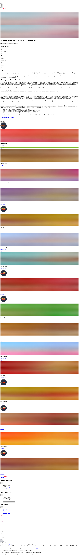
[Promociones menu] (1, 3)
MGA (37, 548)
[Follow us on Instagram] (1, 478)
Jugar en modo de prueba (5, 43)
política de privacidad (24, 544)
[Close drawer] (1, 7)
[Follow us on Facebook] (2, 478)
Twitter (4, 510)
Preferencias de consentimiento (9, 502)
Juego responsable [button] (6, 499)
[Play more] (2, 4)
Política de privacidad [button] (7, 498)
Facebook (5, 509)
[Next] (4, 122)
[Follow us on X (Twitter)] (3, 478)
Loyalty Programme (7, 488)
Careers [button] (4, 486)
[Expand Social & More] (1, 507)
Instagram (5, 511)
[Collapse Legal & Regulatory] (1, 495)
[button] (1, 148)
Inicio (4, 489)
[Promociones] (1, 3)
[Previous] (1, 122)
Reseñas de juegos (6, 513)
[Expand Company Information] (1, 483)
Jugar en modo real (14, 43)
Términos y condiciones (14, 544)
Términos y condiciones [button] (7, 497)
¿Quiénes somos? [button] (6, 485)
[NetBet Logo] (3, 9)
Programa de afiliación (7, 487)
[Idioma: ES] (2, 6)
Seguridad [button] (5, 500)
